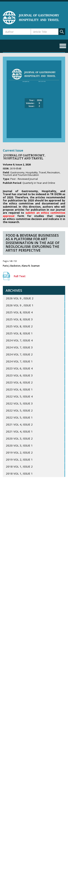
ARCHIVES (14, 290)
